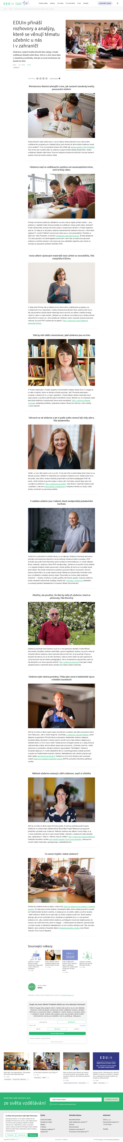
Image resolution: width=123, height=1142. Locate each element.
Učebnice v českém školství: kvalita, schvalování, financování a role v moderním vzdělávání (35, 965)
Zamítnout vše (21, 1135)
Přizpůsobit (10, 1135)
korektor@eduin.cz (67, 995)
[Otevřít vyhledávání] (117, 3)
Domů (5, 9)
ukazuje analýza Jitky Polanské (82, 147)
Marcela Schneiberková (113, 1139)
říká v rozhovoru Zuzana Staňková (81, 837)
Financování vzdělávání (19, 1079)
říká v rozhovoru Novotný (69, 662)
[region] (21, 1126)
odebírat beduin (112, 1099)
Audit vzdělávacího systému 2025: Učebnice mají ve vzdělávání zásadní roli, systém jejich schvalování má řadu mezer (70, 966)
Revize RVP (82, 1083)
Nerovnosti (102, 1083)
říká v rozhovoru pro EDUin (55, 484)
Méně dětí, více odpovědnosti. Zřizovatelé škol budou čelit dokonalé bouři (17, 1073)
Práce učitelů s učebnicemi (54, 487)
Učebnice (16, 67)
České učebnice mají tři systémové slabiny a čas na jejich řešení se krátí (52, 963)
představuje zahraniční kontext (67, 236)
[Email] (46, 79)
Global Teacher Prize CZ (70, 1083)
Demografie (8, 1079)
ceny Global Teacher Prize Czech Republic (65, 839)
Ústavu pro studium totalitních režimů (48, 759)
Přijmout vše (32, 1135)
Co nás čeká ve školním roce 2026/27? (45, 1072)
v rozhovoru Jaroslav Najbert (77, 735)
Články (10, 9)
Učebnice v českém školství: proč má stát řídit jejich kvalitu (85, 963)
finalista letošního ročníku (69, 928)
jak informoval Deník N (46, 756)
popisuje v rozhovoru (75, 581)
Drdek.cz (101, 1139)
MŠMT (44, 1077)
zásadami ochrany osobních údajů (67, 1104)
